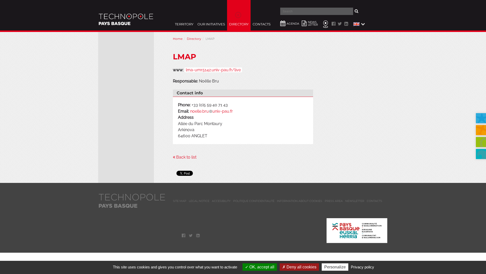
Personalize (335, 267)
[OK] (362, 11)
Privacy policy (362, 267)
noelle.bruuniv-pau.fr (211, 111)
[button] (358, 24)
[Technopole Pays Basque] (126, 15)
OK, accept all (261, 267)
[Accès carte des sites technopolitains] (326, 24)
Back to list (185, 157)
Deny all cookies (301, 267)
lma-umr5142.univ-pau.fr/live (213, 69)
